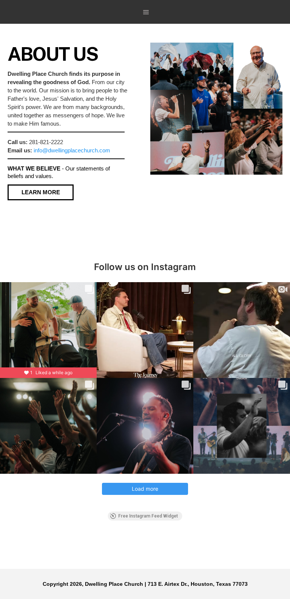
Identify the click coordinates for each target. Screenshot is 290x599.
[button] (146, 12)
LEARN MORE (41, 192)
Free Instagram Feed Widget (148, 516)
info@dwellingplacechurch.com (72, 150)
